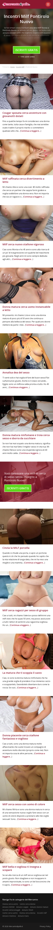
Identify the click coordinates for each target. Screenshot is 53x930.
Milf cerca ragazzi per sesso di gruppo (25, 610)
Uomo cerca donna (27, 904)
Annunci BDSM (8, 907)
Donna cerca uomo (10, 904)
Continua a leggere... (31, 131)
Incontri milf (42, 913)
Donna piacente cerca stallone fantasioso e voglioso (20, 737)
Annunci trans (23, 916)
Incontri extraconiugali (11, 910)
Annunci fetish (27, 910)
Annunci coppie (22, 907)
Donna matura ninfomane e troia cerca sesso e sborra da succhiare (26, 436)
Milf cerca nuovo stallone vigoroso (23, 244)
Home (12, 67)
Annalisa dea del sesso (15, 372)
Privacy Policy (45, 926)
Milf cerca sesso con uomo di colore (23, 804)
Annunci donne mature (39, 907)
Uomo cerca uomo (10, 913)
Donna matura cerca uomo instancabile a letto (26, 308)
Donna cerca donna (27, 913)
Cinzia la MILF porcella (15, 548)
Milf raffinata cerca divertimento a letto (23, 180)
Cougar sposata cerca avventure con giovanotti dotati (24, 114)
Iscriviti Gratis (26, 50)
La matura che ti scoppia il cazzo (22, 672)
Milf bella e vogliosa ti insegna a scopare (21, 868)
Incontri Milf (20, 67)
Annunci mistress (9, 916)
